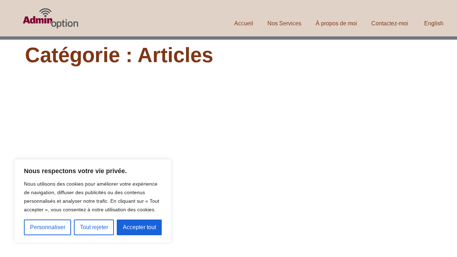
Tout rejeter (94, 227)
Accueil (243, 23)
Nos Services (284, 23)
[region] (92, 201)
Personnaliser (47, 227)
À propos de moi (336, 23)
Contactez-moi (389, 23)
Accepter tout (139, 227)
